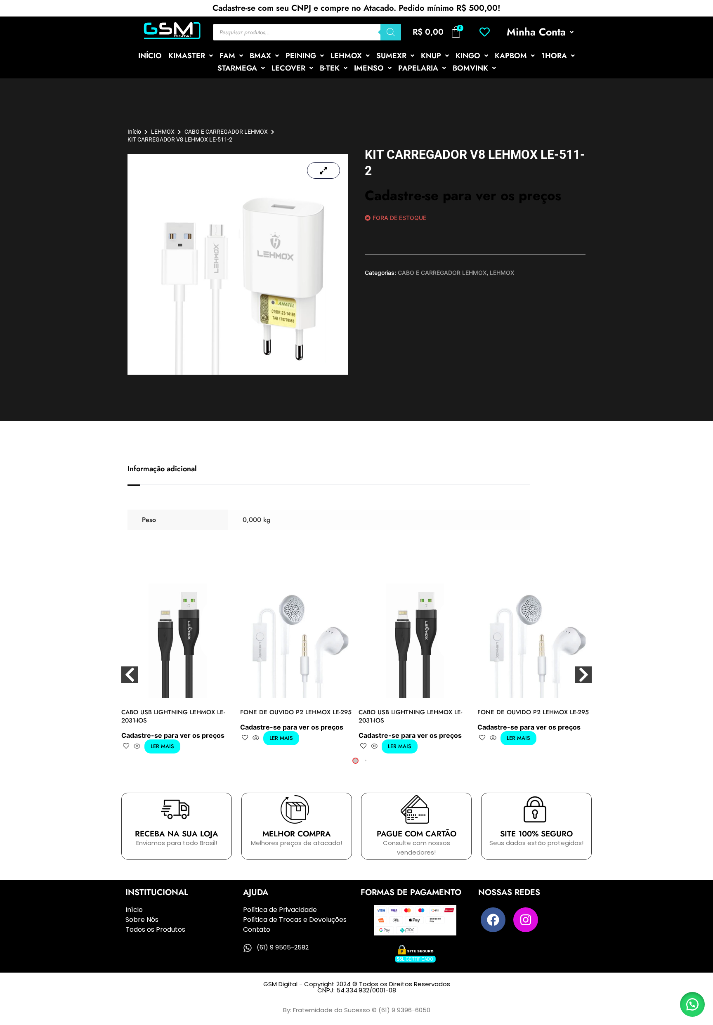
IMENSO (369, 68)
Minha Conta (536, 31)
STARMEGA (237, 68)
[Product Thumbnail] (323, 170)
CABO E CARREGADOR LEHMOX (226, 131)
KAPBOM (511, 55)
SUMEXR (391, 55)
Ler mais (162, 746)
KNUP (431, 55)
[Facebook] (493, 919)
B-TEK (330, 68)
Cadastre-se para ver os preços (463, 195)
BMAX (260, 55)
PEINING (301, 55)
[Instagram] (525, 919)
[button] (540, 32)
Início (134, 131)
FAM (227, 55)
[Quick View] (137, 746)
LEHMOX (346, 55)
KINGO (468, 55)
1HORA (554, 55)
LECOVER (288, 68)
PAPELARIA (418, 68)
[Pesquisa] (390, 32)
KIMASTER (186, 55)
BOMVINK (470, 68)
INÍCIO (150, 55)
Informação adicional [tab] (162, 468)
